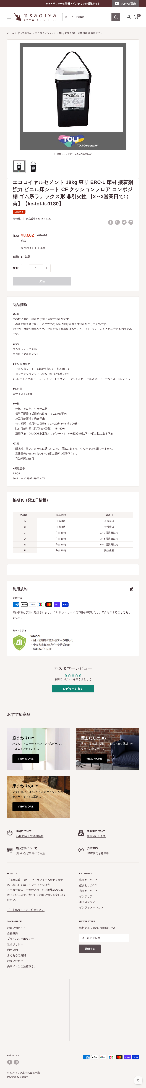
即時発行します (96, 835)
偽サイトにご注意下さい (21, 966)
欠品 (42, 281)
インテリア (86, 896)
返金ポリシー (15, 944)
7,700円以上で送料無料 (29, 835)
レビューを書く (73, 688)
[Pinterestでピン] (117, 222)
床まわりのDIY (88, 890)
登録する (90, 948)
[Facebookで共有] (110, 222)
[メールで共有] (130, 222)
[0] (136, 17)
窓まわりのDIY (88, 879)
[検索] (115, 17)
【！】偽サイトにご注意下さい (26, 909)
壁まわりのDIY (88, 885)
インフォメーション (91, 907)
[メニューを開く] (9, 17)
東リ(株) (17, 218)
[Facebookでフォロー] (9, 1062)
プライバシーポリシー (20, 938)
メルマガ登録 (128, 3)
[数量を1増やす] (46, 268)
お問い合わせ (15, 960)
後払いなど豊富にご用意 (30, 853)
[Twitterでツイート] (124, 222)
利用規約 (12, 949)
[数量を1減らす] (25, 268)
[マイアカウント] (129, 17)
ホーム (10, 33)
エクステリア (87, 901)
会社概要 (12, 933)
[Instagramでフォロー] (16, 1062)
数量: (16, 268)
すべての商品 (25, 33)
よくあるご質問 (16, 955)
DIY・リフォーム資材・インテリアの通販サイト (73, 3)
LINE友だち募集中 (98, 853)
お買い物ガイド (16, 927)
